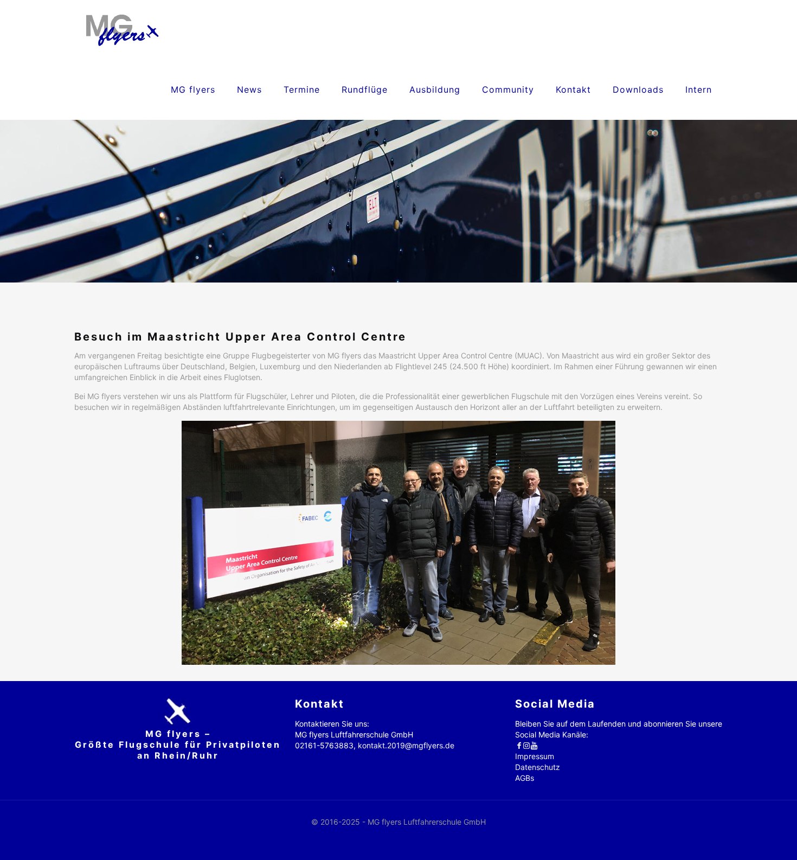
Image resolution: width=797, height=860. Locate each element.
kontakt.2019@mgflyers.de (406, 745)
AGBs (524, 777)
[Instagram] (526, 745)
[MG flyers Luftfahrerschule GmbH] (122, 30)
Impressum (534, 756)
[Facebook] (519, 745)
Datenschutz (537, 767)
